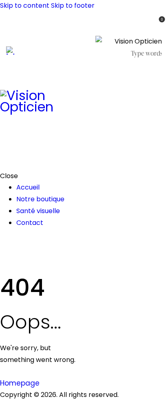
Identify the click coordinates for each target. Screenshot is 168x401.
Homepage (20, 383)
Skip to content (24, 5)
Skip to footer (73, 5)
